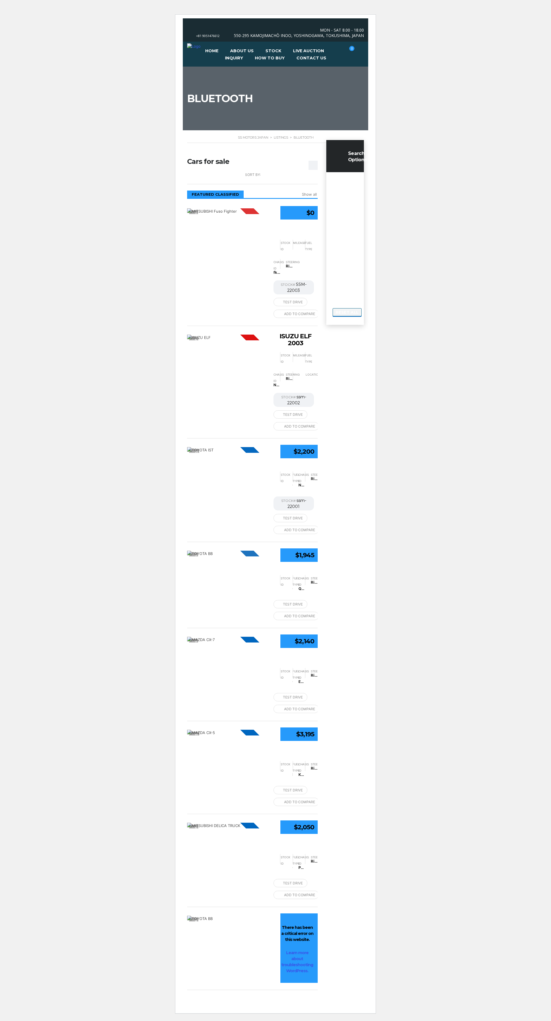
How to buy (270, 58)
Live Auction (308, 50)
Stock (273, 50)
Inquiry (234, 58)
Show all (309, 194)
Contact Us (311, 58)
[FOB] (227, 450)
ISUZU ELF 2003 (295, 340)
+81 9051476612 (208, 36)
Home (211, 50)
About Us (242, 50)
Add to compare (299, 314)
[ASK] (227, 211)
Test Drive (293, 302)
